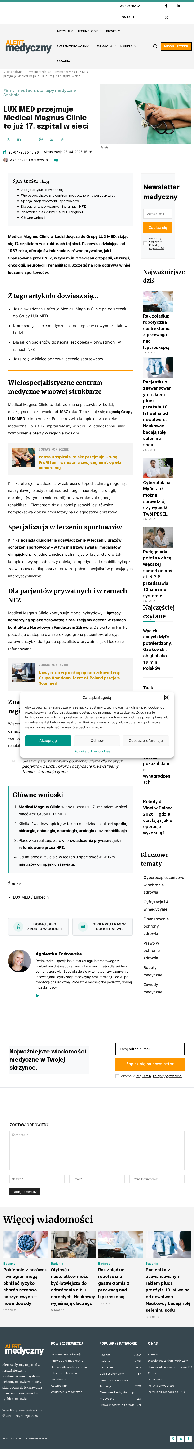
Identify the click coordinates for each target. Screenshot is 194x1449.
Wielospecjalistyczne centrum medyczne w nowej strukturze (68, 195)
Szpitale (11, 95)
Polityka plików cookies (92, 751)
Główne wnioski (33, 217)
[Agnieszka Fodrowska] (6, 160)
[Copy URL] (62, 139)
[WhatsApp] (40, 139)
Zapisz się (158, 227)
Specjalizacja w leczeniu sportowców (50, 201)
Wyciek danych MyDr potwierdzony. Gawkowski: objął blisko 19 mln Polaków (157, 649)
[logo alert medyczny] (24, 1349)
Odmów (97, 740)
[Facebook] (166, 6)
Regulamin (155, 241)
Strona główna (12, 72)
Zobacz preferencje (146, 740)
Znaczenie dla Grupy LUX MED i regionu (52, 212)
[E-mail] (51, 139)
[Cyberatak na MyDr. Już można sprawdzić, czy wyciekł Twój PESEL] (158, 468)
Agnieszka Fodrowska (29, 160)
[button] (166, 697)
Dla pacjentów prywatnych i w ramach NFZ (53, 206)
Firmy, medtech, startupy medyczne (49, 72)
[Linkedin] (178, 6)
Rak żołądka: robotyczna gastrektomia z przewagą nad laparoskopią (113, 1283)
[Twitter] (173, 1439)
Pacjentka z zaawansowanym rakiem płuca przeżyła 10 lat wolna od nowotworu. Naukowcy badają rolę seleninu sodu (157, 413)
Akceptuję (48, 740)
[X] (166, 17)
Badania (9, 1264)
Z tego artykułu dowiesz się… (43, 190)
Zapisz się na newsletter (150, 1064)
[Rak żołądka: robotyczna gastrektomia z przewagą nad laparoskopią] (158, 301)
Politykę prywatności (156, 246)
